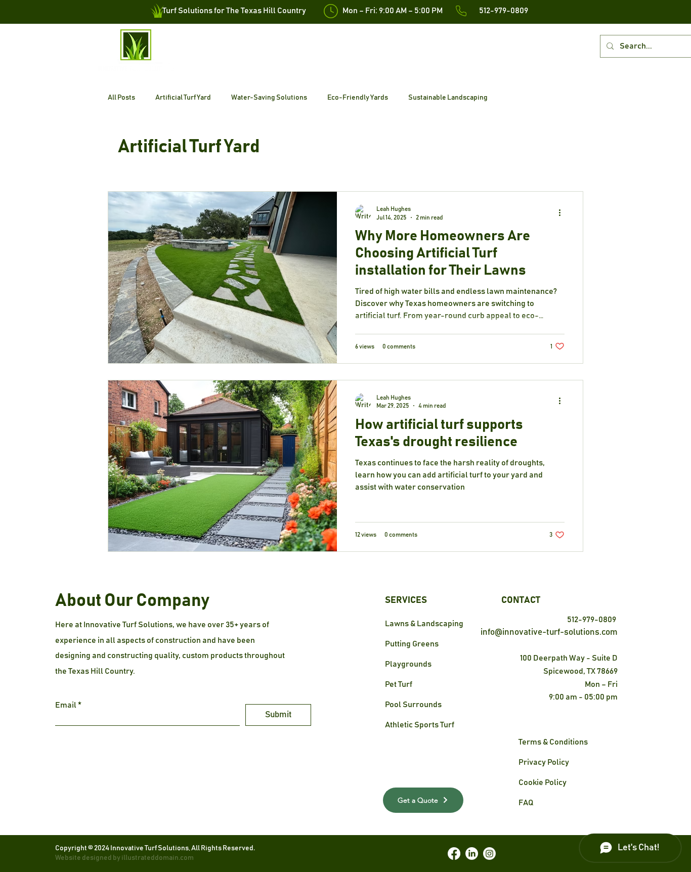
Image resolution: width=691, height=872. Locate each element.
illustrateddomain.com (157, 857)
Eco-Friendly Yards (357, 97)
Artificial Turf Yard (183, 97)
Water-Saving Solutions (269, 97)
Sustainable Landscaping (448, 97)
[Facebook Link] (454, 853)
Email (65, 705)
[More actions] (563, 212)
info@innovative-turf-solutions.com (549, 632)
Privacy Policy (544, 762)
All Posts (121, 97)
